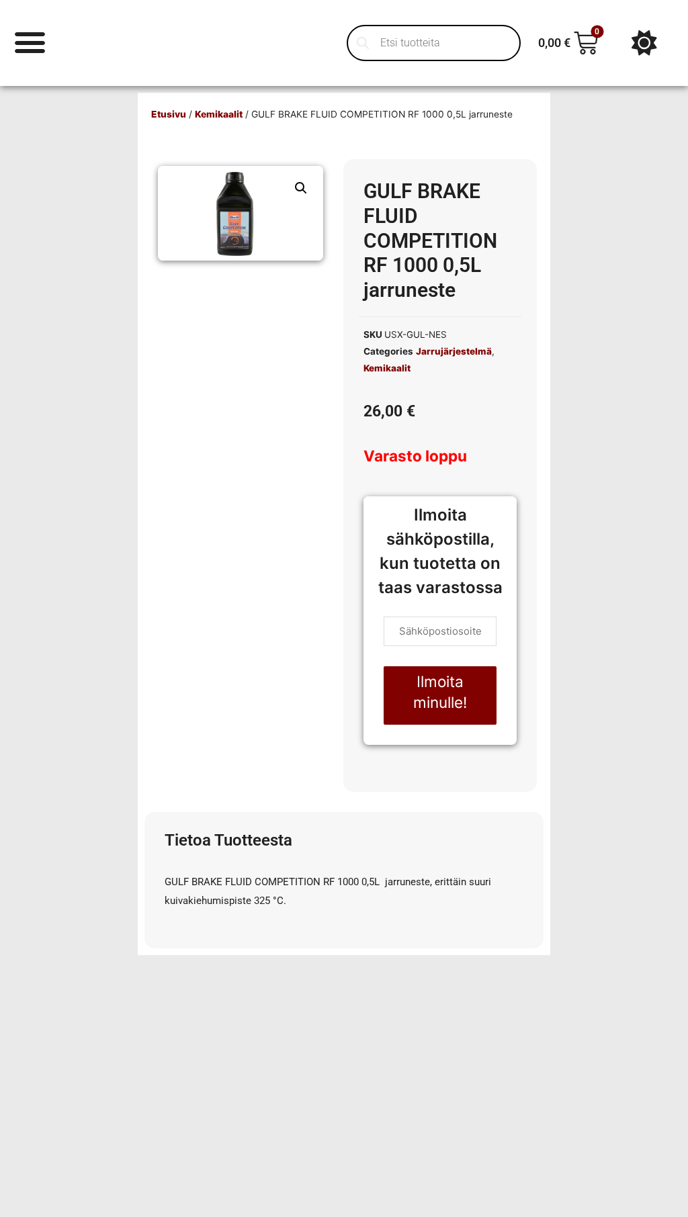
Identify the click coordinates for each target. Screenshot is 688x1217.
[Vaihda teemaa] (644, 43)
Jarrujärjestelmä (454, 351)
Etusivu (168, 114)
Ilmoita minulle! (440, 692)
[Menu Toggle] (29, 42)
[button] (301, 188)
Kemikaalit (219, 114)
